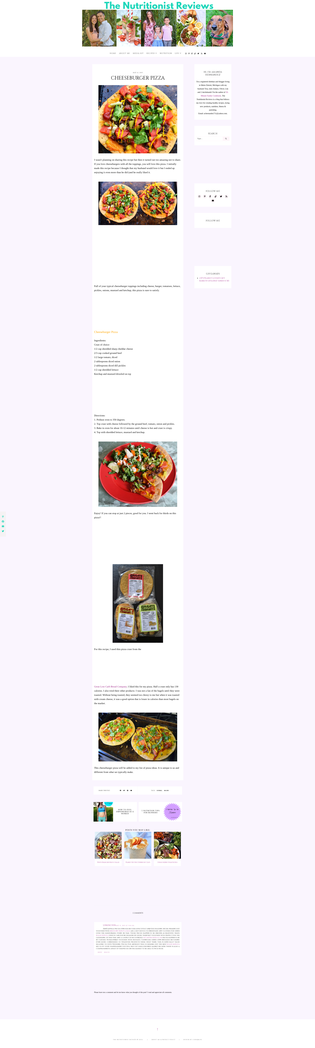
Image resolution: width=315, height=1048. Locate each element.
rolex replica (102, 935)
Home (113, 53)
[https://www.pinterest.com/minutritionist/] (189, 53)
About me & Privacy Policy (163, 1039)
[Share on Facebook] (120, 790)
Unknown (109, 925)
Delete (107, 952)
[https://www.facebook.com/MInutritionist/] (192, 53)
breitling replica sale (120, 931)
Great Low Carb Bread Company (110, 686)
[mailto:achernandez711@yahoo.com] (205, 53)
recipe (166, 790)
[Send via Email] (131, 790)
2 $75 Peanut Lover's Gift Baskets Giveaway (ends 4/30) (214, 279)
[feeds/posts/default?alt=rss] (202, 53)
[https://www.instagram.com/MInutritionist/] (186, 53)
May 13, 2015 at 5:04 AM (125, 925)
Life (177, 53)
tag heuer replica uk (152, 937)
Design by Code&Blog (192, 1039)
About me (124, 53)
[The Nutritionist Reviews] (157, 46)
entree (159, 790)
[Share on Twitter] (124, 790)
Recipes (151, 53)
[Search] (226, 139)
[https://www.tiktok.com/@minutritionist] (195, 53)
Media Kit (138, 53)
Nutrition (166, 53)
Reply (100, 952)
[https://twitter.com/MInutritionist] (198, 53)
